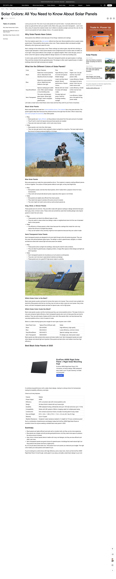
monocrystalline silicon (51, 109)
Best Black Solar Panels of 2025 (11, 35)
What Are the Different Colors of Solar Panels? (11, 31)
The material (61, 109)
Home (2, 8)
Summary (5, 38)
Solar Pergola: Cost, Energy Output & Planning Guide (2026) (94, 77)
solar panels (45, 41)
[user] (104, 5)
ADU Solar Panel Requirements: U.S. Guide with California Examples (94, 70)
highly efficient (42, 119)
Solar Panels (89, 58)
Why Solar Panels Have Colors (10, 27)
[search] (101, 5)
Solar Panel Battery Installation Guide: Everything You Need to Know (94, 61)
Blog (7, 8)
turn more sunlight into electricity (34, 113)
